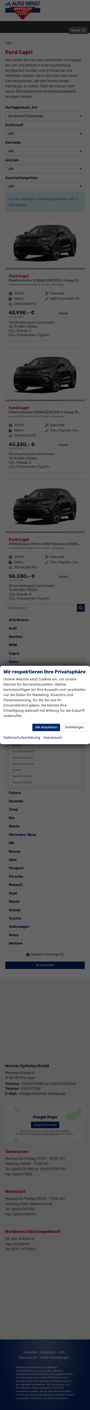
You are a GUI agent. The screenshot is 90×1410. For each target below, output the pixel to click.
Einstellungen (74, 727)
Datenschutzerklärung (21, 737)
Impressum (53, 737)
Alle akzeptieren (46, 727)
